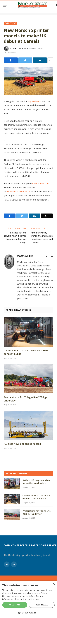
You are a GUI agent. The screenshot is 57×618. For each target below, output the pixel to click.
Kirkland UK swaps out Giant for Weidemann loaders (36, 482)
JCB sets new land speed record (22, 443)
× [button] (53, 584)
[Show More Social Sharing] (50, 60)
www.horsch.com (40, 183)
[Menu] (5, 5)
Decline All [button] (42, 604)
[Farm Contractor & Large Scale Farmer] (32, 5)
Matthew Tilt (20, 48)
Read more (36, 599)
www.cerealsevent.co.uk (18, 191)
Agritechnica (34, 101)
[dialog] (28, 599)
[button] (28, 613)
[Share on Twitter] (11, 60)
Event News (10, 23)
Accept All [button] (15, 604)
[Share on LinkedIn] (40, 60)
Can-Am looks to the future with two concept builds (26, 352)
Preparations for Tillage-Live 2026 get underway (26, 399)
